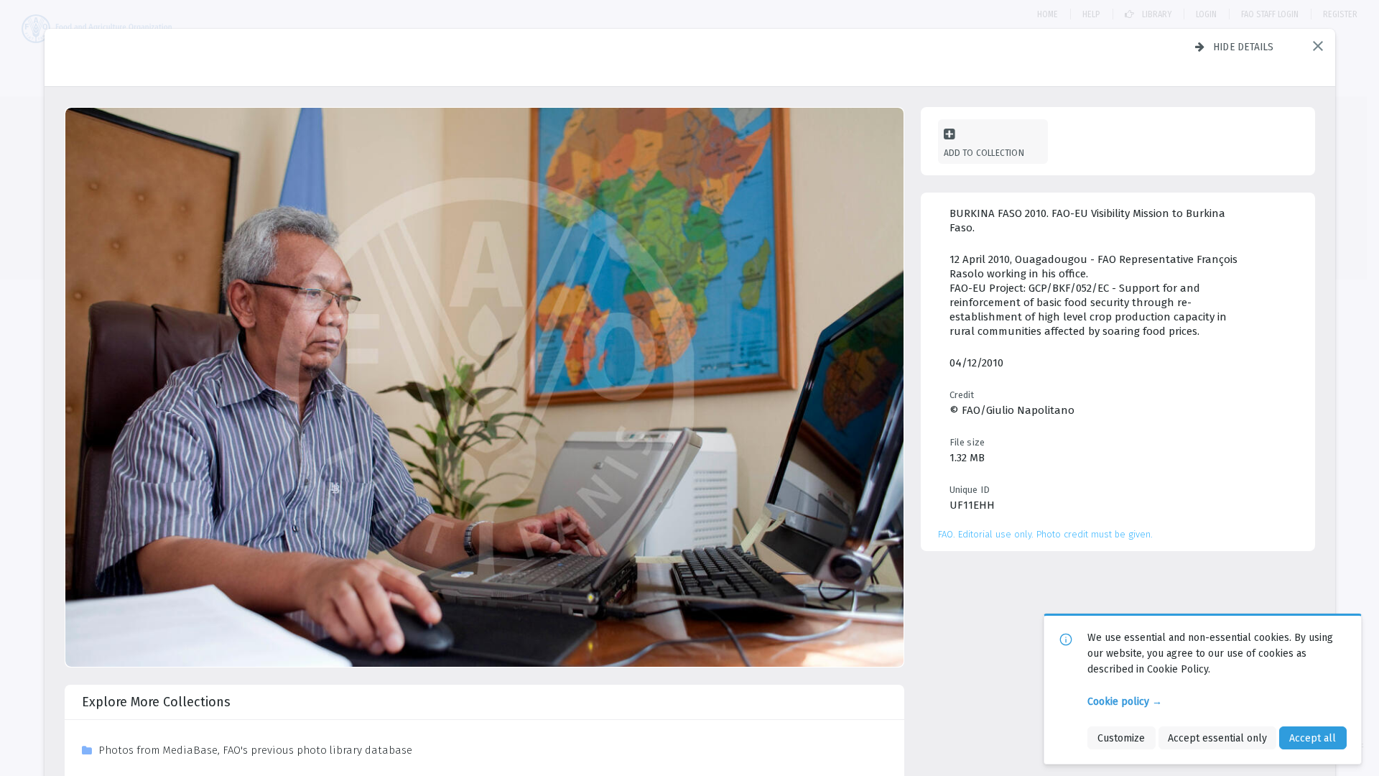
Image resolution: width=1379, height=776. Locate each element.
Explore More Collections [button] (156, 702)
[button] (1318, 46)
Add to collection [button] (984, 152)
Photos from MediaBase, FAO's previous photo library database (255, 750)
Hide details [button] (1243, 46)
